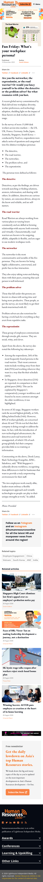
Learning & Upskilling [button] (17, 853)
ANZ (29, 560)
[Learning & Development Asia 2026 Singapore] (21, 14)
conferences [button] (11, 846)
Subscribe (25, 4)
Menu (37, 4)
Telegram (26, 523)
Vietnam (7, 560)
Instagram (20, 526)
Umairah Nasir (8, 644)
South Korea (19, 560)
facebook (15, 73)
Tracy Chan (6, 681)
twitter (5, 73)
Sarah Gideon (24, 62)
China (29, 556)
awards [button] (7, 838)
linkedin (24, 73)
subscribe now (19, 793)
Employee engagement (13, 556)
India (35, 560)
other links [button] (10, 861)
